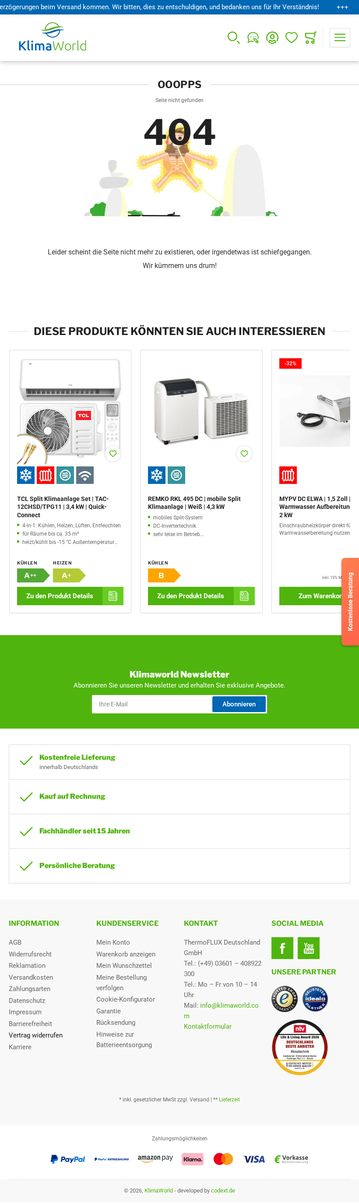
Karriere (20, 1047)
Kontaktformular (208, 1026)
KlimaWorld (158, 1190)
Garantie (108, 1011)
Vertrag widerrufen (36, 1035)
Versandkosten (31, 977)
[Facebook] (282, 948)
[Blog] (253, 38)
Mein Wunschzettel (124, 966)
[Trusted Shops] (284, 999)
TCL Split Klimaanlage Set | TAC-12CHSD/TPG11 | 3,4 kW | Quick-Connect (63, 506)
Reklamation (27, 966)
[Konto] (272, 38)
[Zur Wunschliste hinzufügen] (113, 453)
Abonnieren (239, 704)
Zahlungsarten (29, 989)
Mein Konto (113, 942)
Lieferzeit (229, 1100)
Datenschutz (27, 1001)
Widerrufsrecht (30, 954)
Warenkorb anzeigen (125, 954)
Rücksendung (115, 1023)
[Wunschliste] (291, 38)
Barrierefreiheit (30, 1024)
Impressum (25, 1012)
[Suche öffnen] (234, 38)
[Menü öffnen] (340, 37)
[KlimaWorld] (310, 1044)
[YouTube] (309, 948)
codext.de (223, 1190)
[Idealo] (315, 999)
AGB (15, 942)
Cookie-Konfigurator (125, 999)
